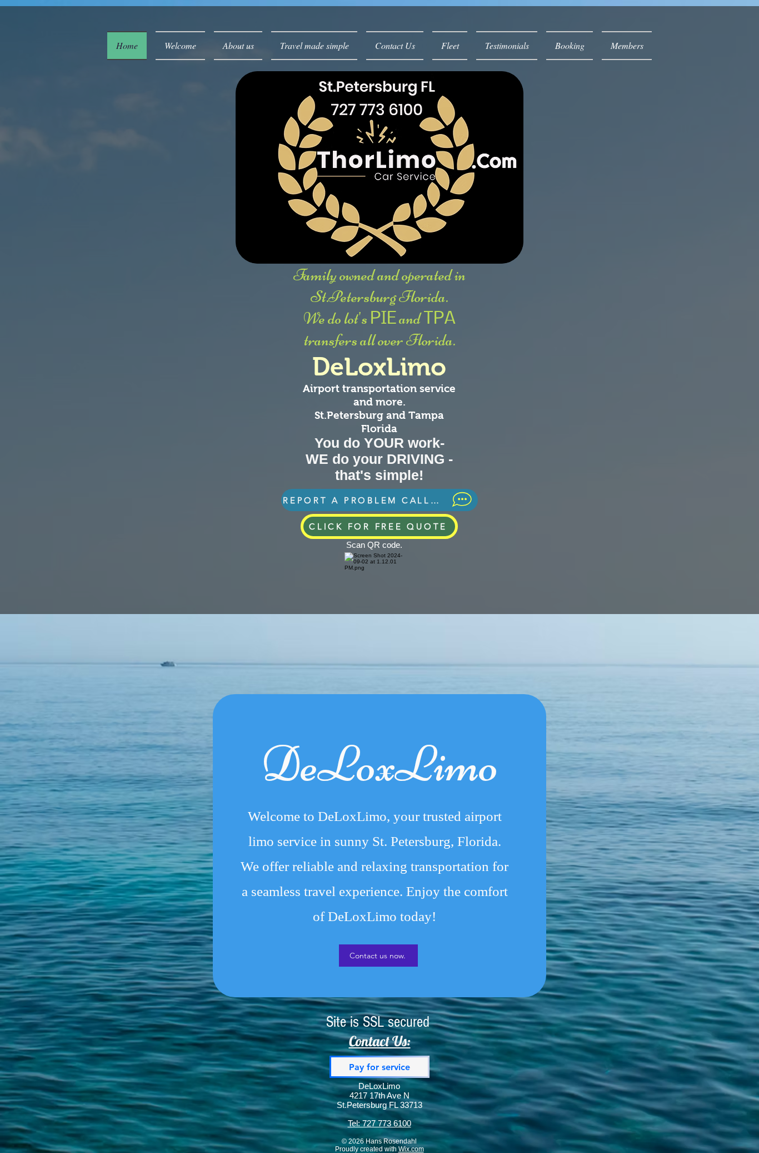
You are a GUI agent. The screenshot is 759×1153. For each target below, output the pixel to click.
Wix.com (411, 1149)
